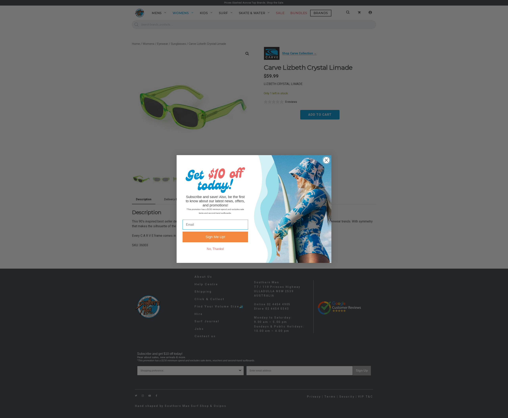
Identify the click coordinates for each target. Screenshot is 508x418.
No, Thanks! (215, 249)
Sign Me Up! (215, 237)
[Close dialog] (326, 160)
